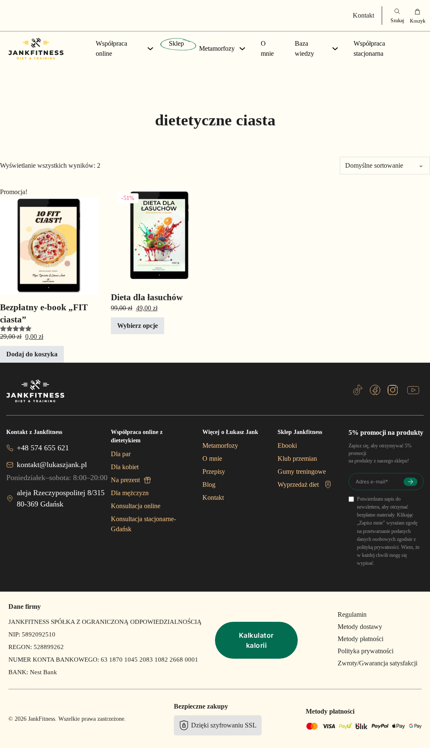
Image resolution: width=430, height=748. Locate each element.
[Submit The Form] (410, 482)
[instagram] (393, 390)
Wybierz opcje (137, 325)
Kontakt (363, 15)
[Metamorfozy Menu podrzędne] (242, 48)
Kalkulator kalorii (256, 640)
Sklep (176, 43)
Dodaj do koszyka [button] (32, 354)
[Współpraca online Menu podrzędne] (150, 48)
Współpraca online (111, 48)
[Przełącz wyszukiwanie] (397, 15)
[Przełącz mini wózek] (417, 15)
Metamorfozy (217, 48)
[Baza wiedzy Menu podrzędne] (335, 48)
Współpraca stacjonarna (369, 48)
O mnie (267, 48)
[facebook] (375, 389)
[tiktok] (357, 389)
